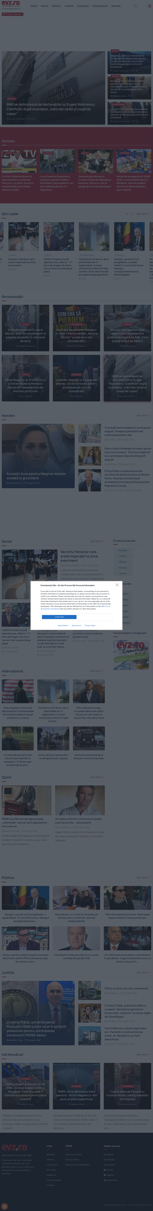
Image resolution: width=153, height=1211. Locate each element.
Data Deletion (63, 625)
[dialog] (76, 605)
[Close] (118, 585)
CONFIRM (59, 617)
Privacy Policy (90, 625)
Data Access (76, 625)
